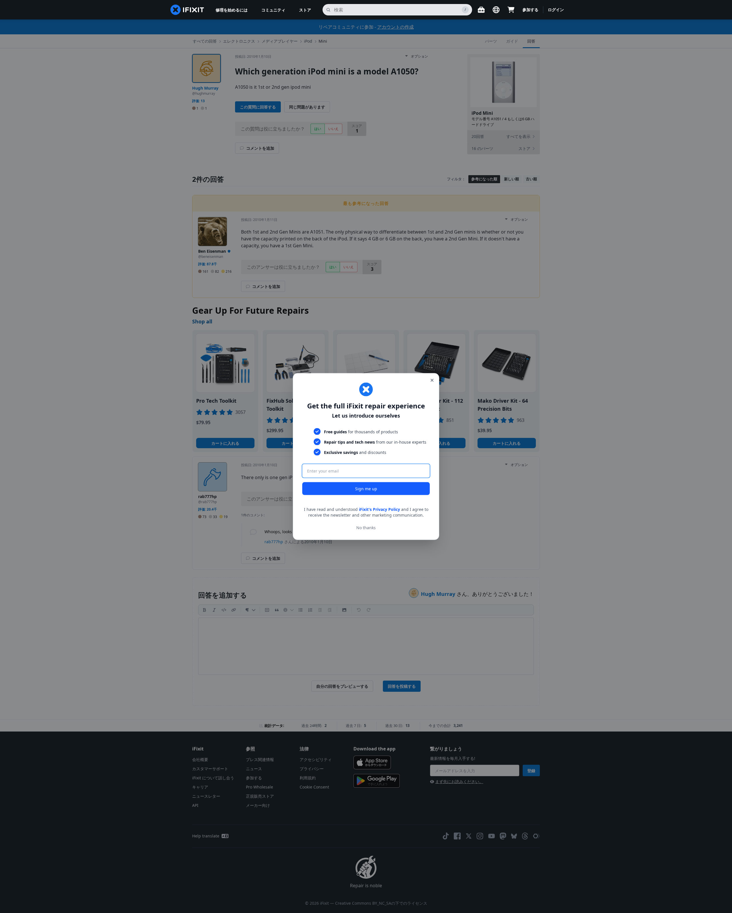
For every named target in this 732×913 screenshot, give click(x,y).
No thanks (366, 527)
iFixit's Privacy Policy (379, 509)
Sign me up (366, 488)
